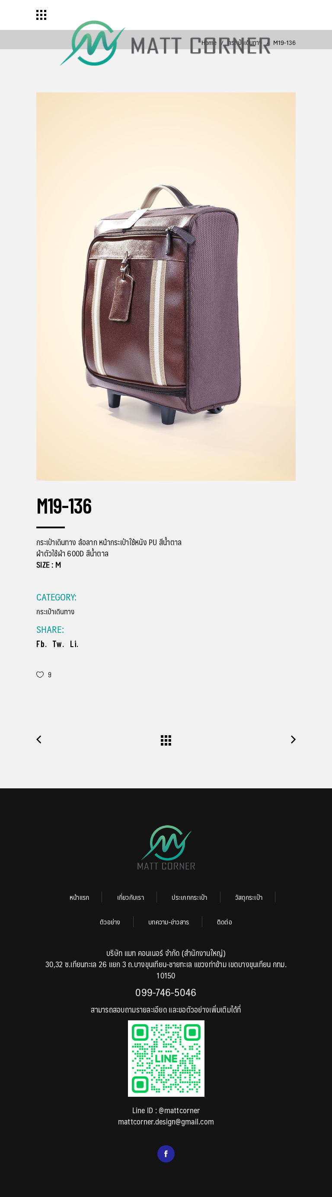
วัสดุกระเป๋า (248, 897)
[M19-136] (166, 286)
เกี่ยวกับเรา (130, 897)
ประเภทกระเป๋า (189, 897)
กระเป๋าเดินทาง (55, 611)
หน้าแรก (79, 897)
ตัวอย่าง (110, 921)
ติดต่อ (224, 921)
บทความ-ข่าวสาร (168, 921)
